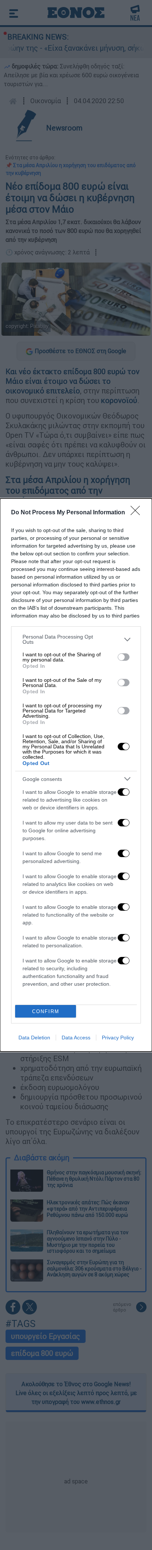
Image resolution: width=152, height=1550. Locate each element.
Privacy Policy (118, 1037)
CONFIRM (45, 1011)
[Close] (138, 513)
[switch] (123, 657)
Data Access (76, 1037)
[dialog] (76, 775)
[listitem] (76, 639)
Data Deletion (34, 1037)
